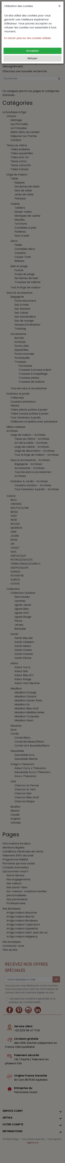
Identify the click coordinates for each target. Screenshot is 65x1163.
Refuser (33, 58)
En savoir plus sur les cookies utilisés (27, 38)
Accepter (32, 51)
